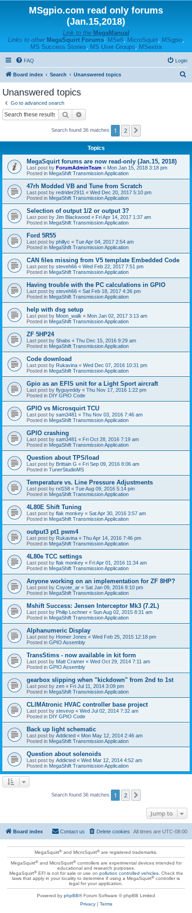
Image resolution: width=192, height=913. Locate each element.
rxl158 (63, 488)
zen (60, 686)
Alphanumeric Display (58, 630)
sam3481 (66, 414)
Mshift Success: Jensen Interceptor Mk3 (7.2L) (93, 605)
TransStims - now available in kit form (81, 655)
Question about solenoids (64, 753)
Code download (49, 358)
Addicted (65, 735)
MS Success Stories (58, 46)
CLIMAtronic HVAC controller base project (87, 704)
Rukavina (66, 365)
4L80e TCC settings (54, 556)
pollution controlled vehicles (128, 873)
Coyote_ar (68, 587)
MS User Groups (112, 46)
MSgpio (172, 39)
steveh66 (66, 266)
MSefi (115, 39)
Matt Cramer (70, 661)
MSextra (150, 46)
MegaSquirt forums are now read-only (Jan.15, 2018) (102, 161)
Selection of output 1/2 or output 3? (78, 210)
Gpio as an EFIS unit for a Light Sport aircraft (92, 383)
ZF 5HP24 (40, 334)
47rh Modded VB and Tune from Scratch (84, 186)
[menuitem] (24, 60)
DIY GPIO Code (67, 395)
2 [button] (125, 130)
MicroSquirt (142, 39)
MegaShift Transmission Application (89, 173)
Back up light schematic (61, 729)
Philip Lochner (72, 612)
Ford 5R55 (41, 235)
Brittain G (66, 464)
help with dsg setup (55, 309)
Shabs (63, 340)
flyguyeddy (68, 390)
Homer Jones (71, 637)
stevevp (65, 711)
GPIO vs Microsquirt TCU (63, 408)
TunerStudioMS (66, 469)
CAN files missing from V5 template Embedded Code (103, 260)
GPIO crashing (48, 432)
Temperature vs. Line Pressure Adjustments (90, 482)
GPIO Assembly (67, 642)
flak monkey (69, 513)
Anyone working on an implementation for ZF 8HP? (101, 581)
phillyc (63, 242)
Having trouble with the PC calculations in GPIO (96, 284)
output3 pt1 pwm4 (52, 531)
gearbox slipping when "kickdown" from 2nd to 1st (100, 679)
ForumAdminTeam (79, 167)
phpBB (71, 895)
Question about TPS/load (63, 457)
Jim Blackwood (73, 217)
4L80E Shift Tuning (54, 507)
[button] (136, 130)
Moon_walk (69, 316)
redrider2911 (70, 192)
